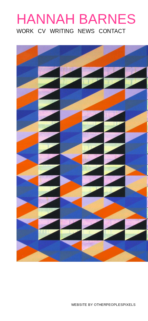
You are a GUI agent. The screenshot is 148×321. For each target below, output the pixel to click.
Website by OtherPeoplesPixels (103, 305)
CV (41, 31)
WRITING (61, 31)
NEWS (85, 31)
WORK (25, 31)
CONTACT (111, 31)
